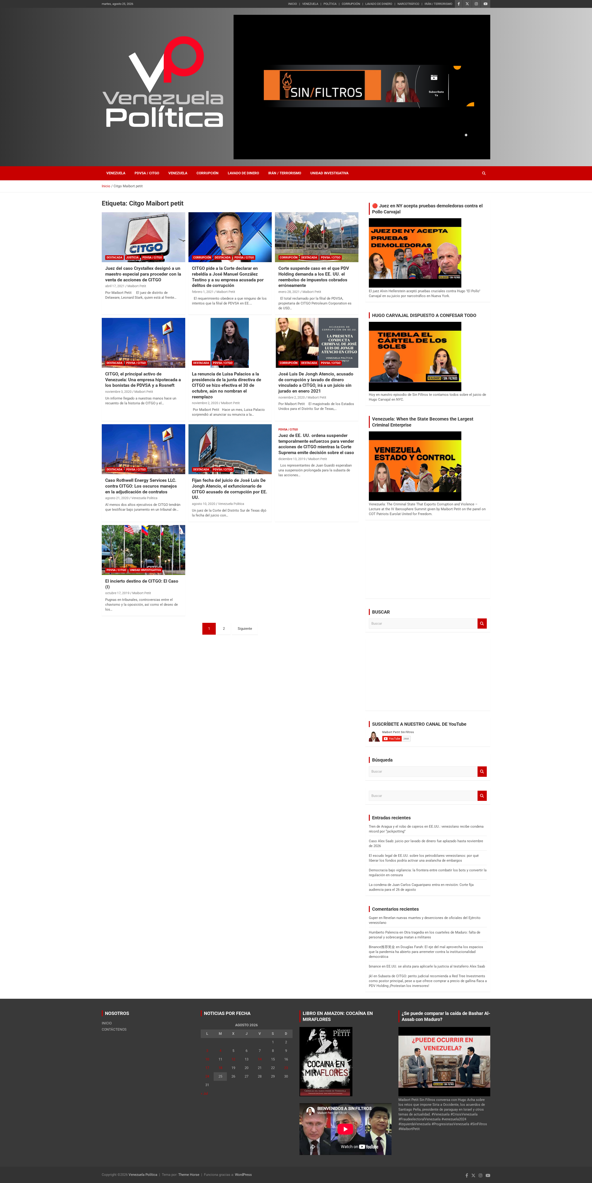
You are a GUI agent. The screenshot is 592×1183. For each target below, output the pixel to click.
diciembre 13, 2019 (291, 459)
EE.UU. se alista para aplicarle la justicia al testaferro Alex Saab (435, 966)
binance (375, 966)
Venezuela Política (143, 1175)
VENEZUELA (310, 4)
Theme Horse (188, 1175)
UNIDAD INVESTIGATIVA (329, 173)
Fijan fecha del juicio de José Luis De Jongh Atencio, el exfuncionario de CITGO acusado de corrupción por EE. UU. (229, 489)
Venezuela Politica (144, 498)
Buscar (482, 623)
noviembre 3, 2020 (118, 391)
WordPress (243, 1175)
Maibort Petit (136, 286)
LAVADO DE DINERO (378, 4)
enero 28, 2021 (289, 292)
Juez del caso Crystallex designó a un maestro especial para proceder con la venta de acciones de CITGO (143, 274)
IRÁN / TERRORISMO (438, 4)
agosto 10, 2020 (203, 504)
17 (207, 1068)
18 (220, 1068)
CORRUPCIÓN (351, 4)
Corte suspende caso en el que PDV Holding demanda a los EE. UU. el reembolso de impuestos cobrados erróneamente (313, 277)
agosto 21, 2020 (117, 498)
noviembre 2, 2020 (205, 403)
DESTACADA (114, 257)
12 (233, 1059)
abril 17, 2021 (115, 286)
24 (207, 1076)
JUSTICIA (132, 257)
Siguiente (245, 629)
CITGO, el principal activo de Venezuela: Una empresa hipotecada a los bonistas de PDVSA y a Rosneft (143, 379)
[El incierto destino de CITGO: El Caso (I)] (143, 550)
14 (260, 1059)
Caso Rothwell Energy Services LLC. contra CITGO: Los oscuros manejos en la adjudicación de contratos (141, 486)
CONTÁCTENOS (114, 1029)
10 (207, 1059)
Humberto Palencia (383, 932)
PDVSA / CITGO (147, 173)
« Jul (204, 1093)
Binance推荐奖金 (382, 947)
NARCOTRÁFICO (408, 4)
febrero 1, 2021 (203, 292)
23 (286, 1068)
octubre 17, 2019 (117, 593)
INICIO (292, 4)
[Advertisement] (428, 562)
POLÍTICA (330, 4)
